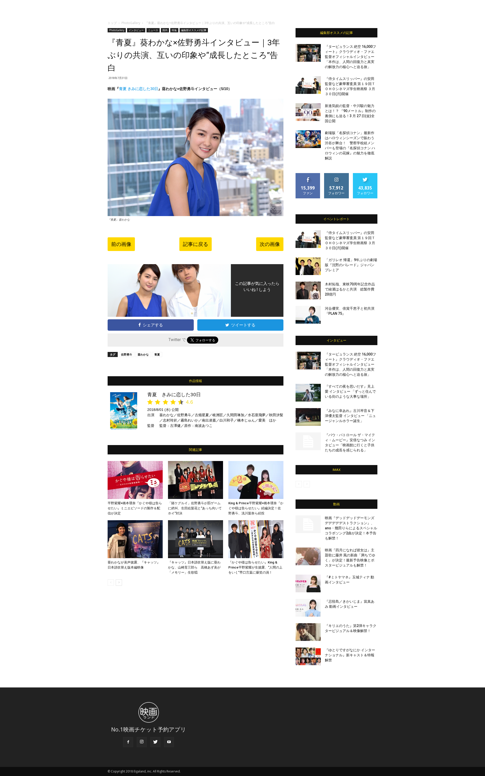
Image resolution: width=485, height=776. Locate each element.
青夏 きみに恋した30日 (138, 89)
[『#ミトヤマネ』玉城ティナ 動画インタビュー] (308, 583)
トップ (112, 23)
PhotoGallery (131, 23)
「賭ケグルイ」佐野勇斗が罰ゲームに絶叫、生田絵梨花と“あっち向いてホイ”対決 (195, 508)
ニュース (153, 30)
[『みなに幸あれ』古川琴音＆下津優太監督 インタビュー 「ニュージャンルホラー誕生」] (308, 417)
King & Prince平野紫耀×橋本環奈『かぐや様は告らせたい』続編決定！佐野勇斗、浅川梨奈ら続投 (255, 508)
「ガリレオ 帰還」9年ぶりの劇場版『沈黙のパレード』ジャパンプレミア (351, 265)
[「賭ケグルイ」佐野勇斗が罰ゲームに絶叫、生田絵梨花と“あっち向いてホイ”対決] (195, 480)
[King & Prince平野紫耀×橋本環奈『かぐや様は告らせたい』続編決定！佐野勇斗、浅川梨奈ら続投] (255, 480)
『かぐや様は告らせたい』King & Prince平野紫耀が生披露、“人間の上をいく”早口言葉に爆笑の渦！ (255, 567)
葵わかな (143, 354)
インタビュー (136, 30)
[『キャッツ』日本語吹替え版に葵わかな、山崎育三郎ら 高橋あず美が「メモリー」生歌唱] (195, 539)
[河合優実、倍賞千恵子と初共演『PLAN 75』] (308, 315)
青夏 (157, 354)
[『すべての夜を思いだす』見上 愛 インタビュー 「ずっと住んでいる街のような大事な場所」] (308, 393)
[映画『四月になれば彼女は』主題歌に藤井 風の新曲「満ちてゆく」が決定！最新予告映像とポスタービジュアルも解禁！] (308, 556)
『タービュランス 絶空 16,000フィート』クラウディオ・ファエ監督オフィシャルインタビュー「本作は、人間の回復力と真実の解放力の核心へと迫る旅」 (350, 57)
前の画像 (121, 244)
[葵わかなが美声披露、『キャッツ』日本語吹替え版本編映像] (135, 539)
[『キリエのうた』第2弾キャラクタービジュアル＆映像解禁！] (308, 632)
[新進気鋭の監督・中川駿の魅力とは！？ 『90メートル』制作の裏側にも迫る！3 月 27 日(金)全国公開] (308, 112)
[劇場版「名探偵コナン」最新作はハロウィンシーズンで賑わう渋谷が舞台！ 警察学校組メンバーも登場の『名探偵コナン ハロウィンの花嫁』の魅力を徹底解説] (308, 139)
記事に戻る (195, 244)
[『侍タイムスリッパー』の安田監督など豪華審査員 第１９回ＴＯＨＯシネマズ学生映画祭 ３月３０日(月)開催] (308, 85)
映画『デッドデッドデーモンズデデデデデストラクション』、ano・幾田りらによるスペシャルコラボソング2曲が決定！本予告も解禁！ (351, 528)
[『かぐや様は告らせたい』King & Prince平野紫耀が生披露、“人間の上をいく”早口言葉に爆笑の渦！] (255, 539)
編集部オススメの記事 (193, 30)
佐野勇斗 (126, 354)
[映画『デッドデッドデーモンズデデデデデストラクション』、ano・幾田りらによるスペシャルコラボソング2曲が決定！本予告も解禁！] (308, 524)
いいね (308, 175)
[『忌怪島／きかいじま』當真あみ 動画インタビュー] (308, 608)
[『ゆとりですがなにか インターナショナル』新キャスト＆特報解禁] (308, 656)
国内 (164, 30)
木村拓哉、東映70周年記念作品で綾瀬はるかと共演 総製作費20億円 (350, 289)
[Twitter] (155, 742)
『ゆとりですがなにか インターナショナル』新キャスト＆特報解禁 (350, 655)
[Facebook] (128, 742)
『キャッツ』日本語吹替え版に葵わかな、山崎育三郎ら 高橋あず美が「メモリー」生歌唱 (194, 567)
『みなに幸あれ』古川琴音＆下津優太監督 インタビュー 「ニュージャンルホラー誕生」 (350, 416)
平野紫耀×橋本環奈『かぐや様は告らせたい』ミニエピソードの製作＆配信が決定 (135, 508)
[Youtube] (169, 742)
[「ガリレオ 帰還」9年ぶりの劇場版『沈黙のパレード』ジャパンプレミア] (308, 266)
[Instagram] (142, 742)
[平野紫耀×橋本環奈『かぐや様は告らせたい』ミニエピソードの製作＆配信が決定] (135, 480)
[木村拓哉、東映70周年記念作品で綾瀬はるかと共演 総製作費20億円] (308, 290)
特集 (174, 30)
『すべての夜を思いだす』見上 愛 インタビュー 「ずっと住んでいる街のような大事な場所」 (350, 391)
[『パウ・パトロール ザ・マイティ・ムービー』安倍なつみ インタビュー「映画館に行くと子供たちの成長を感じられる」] (308, 441)
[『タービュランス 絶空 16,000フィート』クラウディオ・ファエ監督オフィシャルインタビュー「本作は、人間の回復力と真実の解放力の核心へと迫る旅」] (308, 53)
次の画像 (270, 244)
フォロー (336, 175)
